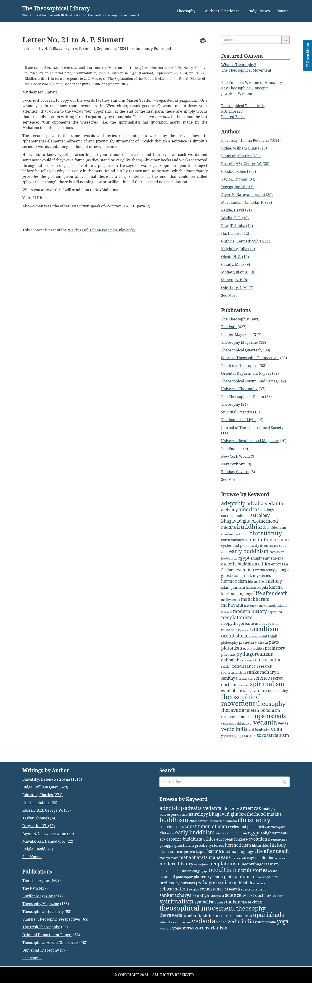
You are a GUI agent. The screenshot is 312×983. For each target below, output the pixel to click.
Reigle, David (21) (236, 210)
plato (274, 642)
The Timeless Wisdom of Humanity (251, 82)
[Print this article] (202, 40)
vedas (283, 723)
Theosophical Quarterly (241, 350)
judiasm (251, 588)
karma (276, 587)
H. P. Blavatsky (56, 48)
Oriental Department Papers (246, 373)
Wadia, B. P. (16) (235, 217)
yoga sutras (245, 735)
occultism (264, 628)
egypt (243, 558)
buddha (228, 527)
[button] (197, 11)
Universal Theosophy (239, 388)
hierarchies (256, 581)
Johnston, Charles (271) (241, 155)
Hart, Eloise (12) (235, 233)
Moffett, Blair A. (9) (237, 272)
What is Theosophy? (238, 64)
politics (258, 648)
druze (224, 552)
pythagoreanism (255, 654)
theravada (232, 710)
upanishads (270, 716)
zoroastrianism (272, 735)
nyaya (245, 630)
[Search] (284, 782)
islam (225, 587)
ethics (264, 564)
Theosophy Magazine (239, 342)
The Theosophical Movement (246, 70)
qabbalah (230, 660)
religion (226, 666)
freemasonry (265, 570)
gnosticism (231, 575)
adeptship (233, 503)
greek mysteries (256, 575)
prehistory (275, 648)
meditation (277, 605)
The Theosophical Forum (242, 396)
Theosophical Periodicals (242, 105)
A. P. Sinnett (85, 48)
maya (263, 606)
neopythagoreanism (239, 623)
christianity (265, 533)
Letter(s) (30, 48)
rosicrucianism (233, 672)
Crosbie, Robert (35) (238, 171)
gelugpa (282, 569)
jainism (238, 587)
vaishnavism (243, 723)
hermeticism (234, 581)
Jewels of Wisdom (236, 93)
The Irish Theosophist (240, 365)
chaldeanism (276, 527)
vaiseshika (227, 723)
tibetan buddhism (262, 710)
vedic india (234, 729)
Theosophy (230, 404)
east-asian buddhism (231, 833)
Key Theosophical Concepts (244, 87)
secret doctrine (257, 895)
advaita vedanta (264, 503)
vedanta (265, 722)
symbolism (231, 690)
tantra (247, 691)
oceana (256, 636)
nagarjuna (275, 612)
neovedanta (268, 623)
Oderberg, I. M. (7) (237, 287)
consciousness (233, 539)
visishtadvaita (259, 730)
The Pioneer (231, 448)
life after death (271, 593)
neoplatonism (237, 617)
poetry (247, 648)
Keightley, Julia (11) (238, 248)
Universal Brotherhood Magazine (250, 440)
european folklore (232, 839)
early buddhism (249, 551)
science (262, 677)
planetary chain (253, 642)
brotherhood (264, 521)
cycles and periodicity (240, 545)
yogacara (227, 736)
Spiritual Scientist (236, 412)
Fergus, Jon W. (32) (237, 186)
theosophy (271, 703)
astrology (260, 515)
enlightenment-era (266, 558)
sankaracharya (263, 672)
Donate (282, 10)
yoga (276, 729)
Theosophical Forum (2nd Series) (249, 381)
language (244, 593)
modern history (250, 611)
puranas (228, 654)
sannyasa (245, 678)
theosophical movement (241, 700)
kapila (262, 587)
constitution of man (267, 540)
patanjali (269, 636)
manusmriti (251, 605)
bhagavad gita (236, 521)
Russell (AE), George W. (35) (245, 163)
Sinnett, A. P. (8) (234, 279)
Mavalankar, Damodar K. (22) (246, 202)
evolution (245, 569)
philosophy (229, 642)
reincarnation (267, 660)
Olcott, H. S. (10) (235, 256)
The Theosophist (235, 319)
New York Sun (233, 464)
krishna (228, 593)
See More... (230, 295)
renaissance (244, 666)
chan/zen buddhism (235, 534)
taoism (259, 690)
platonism (231, 648)
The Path (229, 326)
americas (249, 509)
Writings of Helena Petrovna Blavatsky (101, 229)
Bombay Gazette (235, 471)
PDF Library (232, 111)
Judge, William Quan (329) (244, 148)
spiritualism (267, 684)
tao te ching (278, 690)
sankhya (229, 678)
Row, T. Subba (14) (237, 225)
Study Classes (258, 10)
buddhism (251, 527)
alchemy (229, 509)
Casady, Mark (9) (235, 264)
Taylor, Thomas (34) (238, 179)
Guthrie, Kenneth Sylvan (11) (246, 241)
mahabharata (255, 599)
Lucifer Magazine (236, 334)
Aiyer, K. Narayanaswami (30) (247, 194)
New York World (235, 456)
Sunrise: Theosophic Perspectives (250, 357)
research (264, 666)
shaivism (243, 685)
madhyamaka (230, 600)
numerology (231, 629)
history (274, 581)
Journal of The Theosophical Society (252, 427)
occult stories (236, 635)
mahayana (232, 605)
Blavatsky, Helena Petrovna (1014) (251, 140)
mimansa (226, 612)
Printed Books (233, 116)
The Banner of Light (238, 419)
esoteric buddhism (239, 564)
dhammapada (269, 546)
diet (282, 545)
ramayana (246, 660)
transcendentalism (237, 716)
